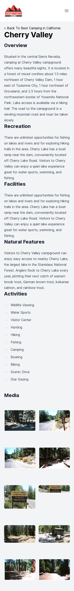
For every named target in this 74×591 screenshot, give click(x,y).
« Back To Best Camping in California (32, 28)
